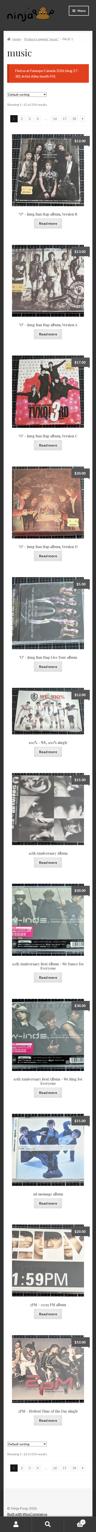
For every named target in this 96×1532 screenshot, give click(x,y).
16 (55, 119)
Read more (48, 223)
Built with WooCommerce (27, 1514)
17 (64, 119)
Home (17, 39)
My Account (16, 1524)
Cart (74, 1520)
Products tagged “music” (41, 39)
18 (74, 119)
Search (48, 1524)
